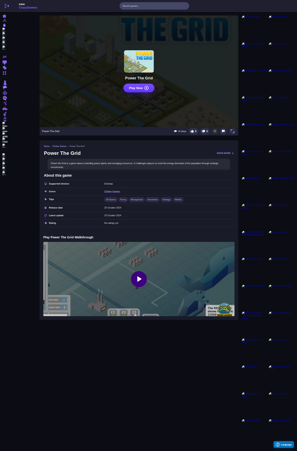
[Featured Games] (4, 34)
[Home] (4, 16)
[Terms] (4, 164)
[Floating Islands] (282, 432)
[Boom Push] (282, 243)
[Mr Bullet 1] (255, 432)
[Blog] (4, 155)
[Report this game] (223, 131)
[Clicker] (4, 140)
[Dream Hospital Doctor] (255, 109)
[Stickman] (4, 103)
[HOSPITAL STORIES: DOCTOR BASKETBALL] (255, 324)
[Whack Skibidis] (255, 136)
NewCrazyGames (24, 6)
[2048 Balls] (255, 190)
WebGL (178, 199)
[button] (232, 131)
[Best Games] (4, 25)
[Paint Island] (255, 28)
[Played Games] (4, 38)
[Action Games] (4, 62)
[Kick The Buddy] (282, 324)
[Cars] (4, 109)
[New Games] (4, 20)
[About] (4, 168)
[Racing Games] (4, 57)
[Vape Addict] (282, 28)
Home (47, 146)
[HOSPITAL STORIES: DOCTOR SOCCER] (255, 243)
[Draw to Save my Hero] (282, 378)
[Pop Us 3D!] (282, 55)
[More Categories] (4, 72)
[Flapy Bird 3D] (255, 270)
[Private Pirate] (282, 351)
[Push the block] (282, 270)
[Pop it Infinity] (282, 217)
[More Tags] (4, 145)
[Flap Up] (255, 378)
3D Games (111, 199)
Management (137, 199)
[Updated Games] (4, 43)
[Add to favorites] (214, 131)
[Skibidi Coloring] (282, 82)
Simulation (152, 199)
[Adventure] (4, 87)
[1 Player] (4, 119)
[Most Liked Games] (4, 29)
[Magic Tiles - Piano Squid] (255, 217)
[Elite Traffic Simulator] (255, 163)
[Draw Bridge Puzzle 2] (255, 405)
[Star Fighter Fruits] (255, 297)
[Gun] (4, 114)
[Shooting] (4, 93)
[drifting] (4, 135)
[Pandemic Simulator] (282, 136)
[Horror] (4, 124)
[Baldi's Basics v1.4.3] (255, 82)
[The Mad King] (282, 109)
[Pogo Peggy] (282, 405)
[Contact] (4, 159)
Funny (123, 199)
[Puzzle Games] (4, 67)
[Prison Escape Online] (255, 351)
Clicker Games (60, 146)
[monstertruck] (4, 130)
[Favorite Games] (4, 47)
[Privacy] (4, 173)
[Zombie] (4, 98)
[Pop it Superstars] (282, 297)
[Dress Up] (4, 82)
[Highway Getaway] (282, 163)
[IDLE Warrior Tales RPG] (255, 55)
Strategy (166, 199)
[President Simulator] (282, 190)
